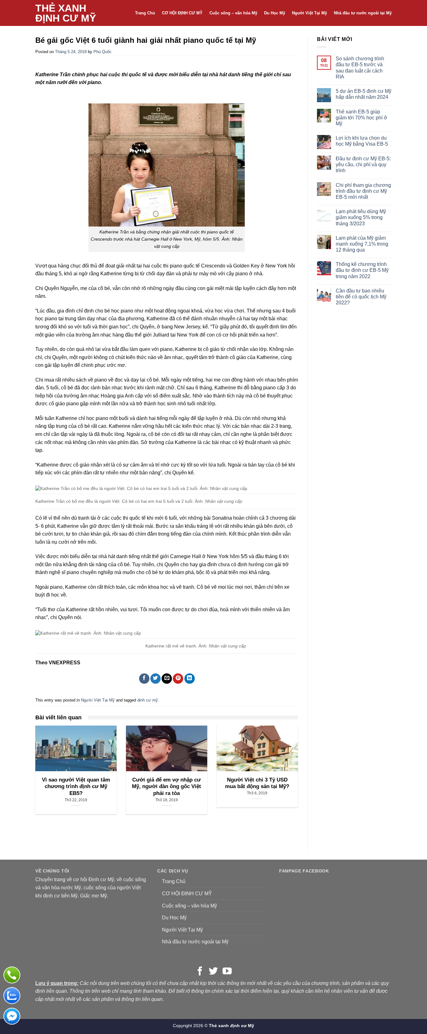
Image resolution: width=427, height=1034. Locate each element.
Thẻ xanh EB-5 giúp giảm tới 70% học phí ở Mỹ (361, 117)
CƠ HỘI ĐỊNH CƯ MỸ (182, 13)
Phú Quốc (102, 51)
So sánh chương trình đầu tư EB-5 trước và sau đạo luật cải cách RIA (360, 67)
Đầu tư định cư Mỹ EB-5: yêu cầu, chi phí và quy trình (363, 164)
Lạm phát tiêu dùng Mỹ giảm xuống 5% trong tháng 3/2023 (361, 217)
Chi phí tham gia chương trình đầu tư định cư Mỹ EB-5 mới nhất (363, 191)
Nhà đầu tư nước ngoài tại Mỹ (363, 13)
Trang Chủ (145, 13)
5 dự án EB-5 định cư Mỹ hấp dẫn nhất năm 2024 (363, 94)
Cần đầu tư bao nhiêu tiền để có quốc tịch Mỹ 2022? (361, 296)
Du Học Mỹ (274, 13)
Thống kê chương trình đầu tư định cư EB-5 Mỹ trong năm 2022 (362, 270)
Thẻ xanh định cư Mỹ (65, 13)
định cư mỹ (147, 700)
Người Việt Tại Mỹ (309, 13)
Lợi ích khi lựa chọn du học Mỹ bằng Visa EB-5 (362, 141)
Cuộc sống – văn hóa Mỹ (233, 13)
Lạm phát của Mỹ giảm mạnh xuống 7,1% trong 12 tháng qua (362, 243)
